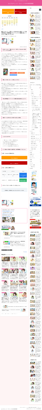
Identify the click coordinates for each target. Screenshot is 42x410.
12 (7, 22)
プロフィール (39, 407)
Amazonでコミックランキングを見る (8, 12)
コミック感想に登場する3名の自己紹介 (31, 407)
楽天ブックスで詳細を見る (14, 163)
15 (14, 22)
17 (2, 23)
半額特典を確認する (23, 180)
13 (9, 22)
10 (2, 22)
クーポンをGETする (23, 176)
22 (14, 23)
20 (9, 23)
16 (16, 22)
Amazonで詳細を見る (14, 158)
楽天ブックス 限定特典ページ (7, 216)
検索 (30, 8)
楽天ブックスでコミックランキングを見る (20, 12)
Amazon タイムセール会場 (6, 213)
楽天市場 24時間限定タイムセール (8, 211)
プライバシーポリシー (23, 407)
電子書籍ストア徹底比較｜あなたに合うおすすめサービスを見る (14, 190)
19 (7, 23)
